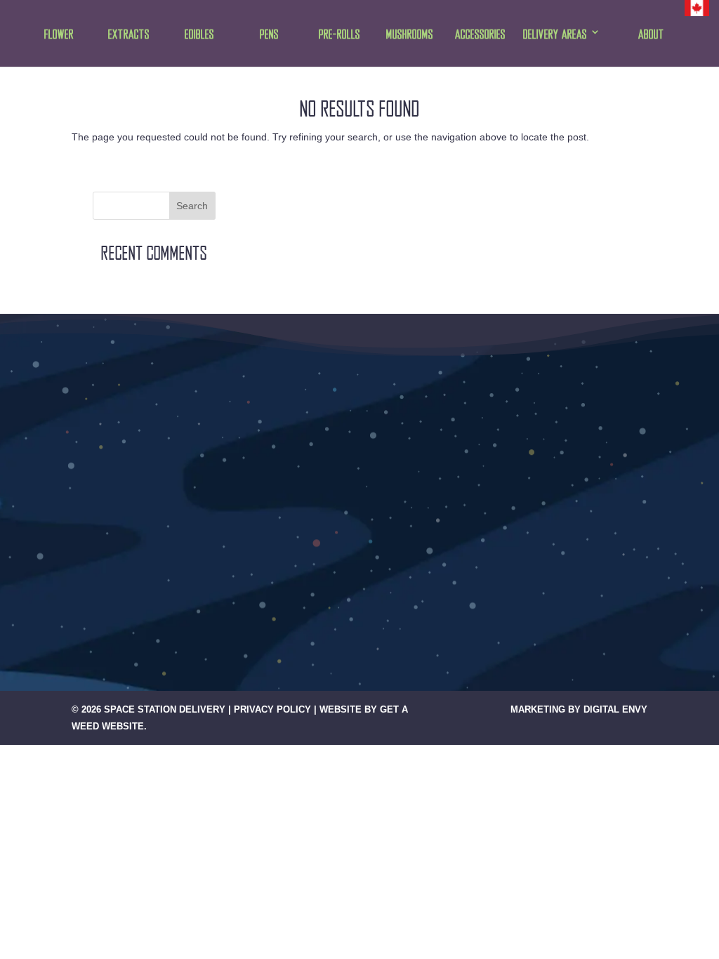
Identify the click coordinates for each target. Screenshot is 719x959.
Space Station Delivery (164, 709)
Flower (59, 34)
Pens (269, 34)
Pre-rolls (339, 34)
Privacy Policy (272, 709)
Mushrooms (409, 34)
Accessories (480, 34)
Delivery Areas (555, 34)
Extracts (129, 34)
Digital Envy (615, 709)
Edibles (199, 34)
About (651, 34)
